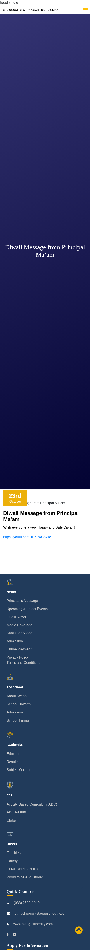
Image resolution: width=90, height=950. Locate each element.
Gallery (12, 861)
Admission (15, 641)
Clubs (11, 820)
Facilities (14, 853)
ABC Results (17, 812)
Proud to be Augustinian (25, 877)
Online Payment (19, 649)
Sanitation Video (19, 633)
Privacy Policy (18, 657)
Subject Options (19, 770)
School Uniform (19, 704)
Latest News (16, 617)
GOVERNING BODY (23, 869)
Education (14, 754)
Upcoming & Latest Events (27, 609)
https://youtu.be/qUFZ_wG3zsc (27, 537)
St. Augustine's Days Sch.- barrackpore (32, 9)
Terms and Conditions (23, 663)
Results (12, 762)
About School (17, 696)
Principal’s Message (22, 601)
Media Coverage (19, 625)
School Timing (18, 720)
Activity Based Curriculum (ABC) (32, 804)
